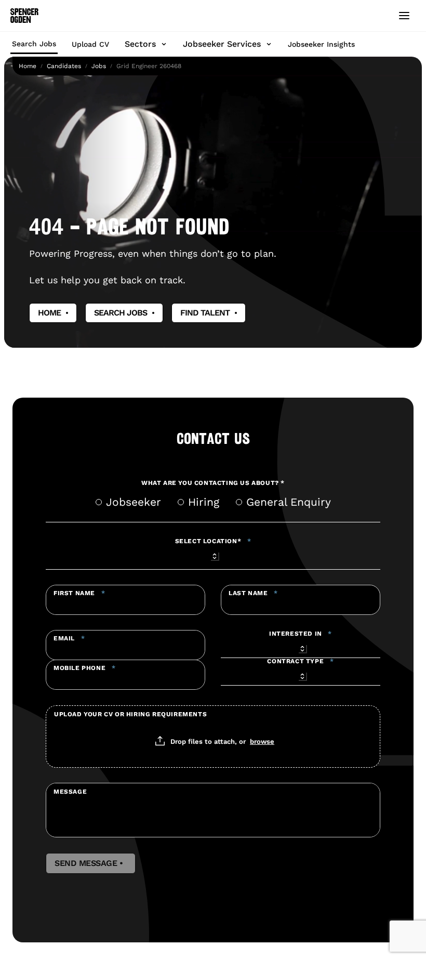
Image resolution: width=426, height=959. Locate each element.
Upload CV (90, 44)
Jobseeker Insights (321, 44)
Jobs (98, 66)
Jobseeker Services (222, 44)
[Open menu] (404, 15)
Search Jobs (34, 44)
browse (262, 741)
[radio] (99, 502)
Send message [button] (91, 863)
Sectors (140, 44)
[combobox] (213, 554)
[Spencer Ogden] (24, 15)
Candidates (64, 66)
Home (27, 66)
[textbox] (125, 599)
